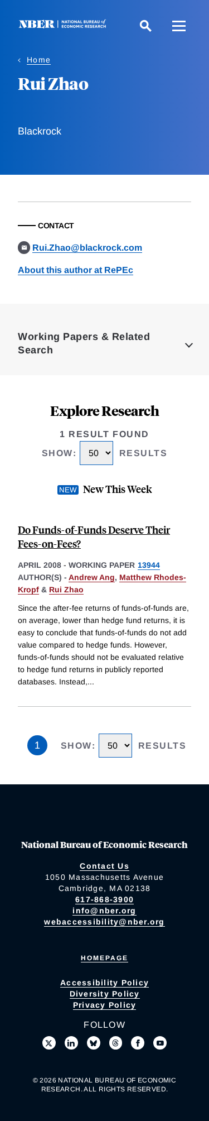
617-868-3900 (104, 899)
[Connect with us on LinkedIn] (71, 1043)
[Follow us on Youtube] (160, 1043)
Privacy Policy (105, 1004)
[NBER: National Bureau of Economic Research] (64, 25)
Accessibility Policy (104, 982)
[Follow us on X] (49, 1043)
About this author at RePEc (75, 270)
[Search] (145, 25)
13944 (149, 564)
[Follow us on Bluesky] (93, 1043)
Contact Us (104, 865)
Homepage (104, 958)
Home (39, 59)
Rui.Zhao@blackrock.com (87, 247)
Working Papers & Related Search (84, 343)
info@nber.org (104, 910)
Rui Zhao (66, 589)
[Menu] (179, 25)
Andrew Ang (92, 577)
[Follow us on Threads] (116, 1043)
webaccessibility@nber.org (104, 921)
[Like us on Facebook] (137, 1043)
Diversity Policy (105, 993)
